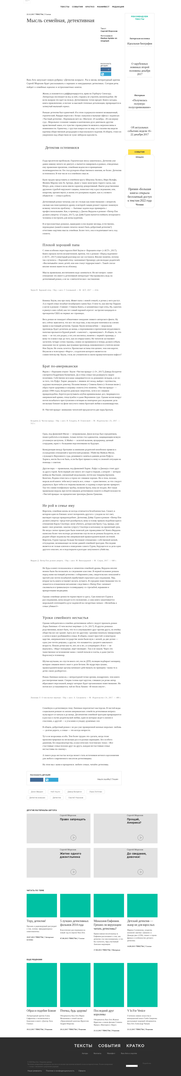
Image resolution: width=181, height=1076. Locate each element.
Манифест (103, 7)
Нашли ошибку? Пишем (107, 779)
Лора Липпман (95, 792)
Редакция (118, 7)
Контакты (97, 1053)
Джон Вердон (37, 792)
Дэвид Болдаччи (75, 792)
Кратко (89, 7)
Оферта (81, 1070)
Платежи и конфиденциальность (60, 1070)
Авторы (85, 1053)
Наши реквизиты (35, 1070)
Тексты (64, 7)
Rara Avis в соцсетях (129, 1053)
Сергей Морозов (75, 798)
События (77, 7)
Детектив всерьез (37, 798)
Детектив (57, 798)
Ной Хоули (55, 792)
